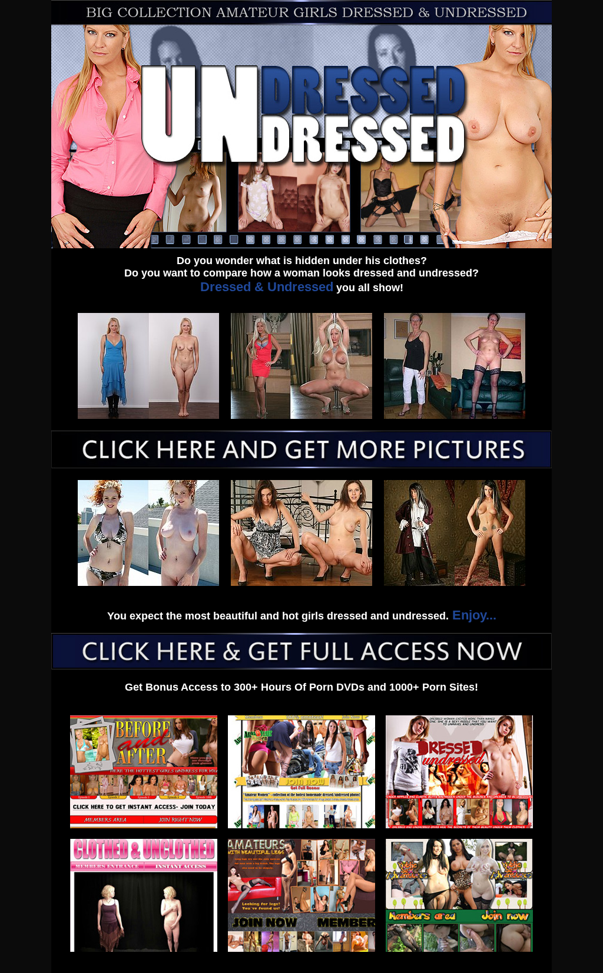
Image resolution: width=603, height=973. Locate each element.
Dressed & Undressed (266, 286)
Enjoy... (472, 615)
